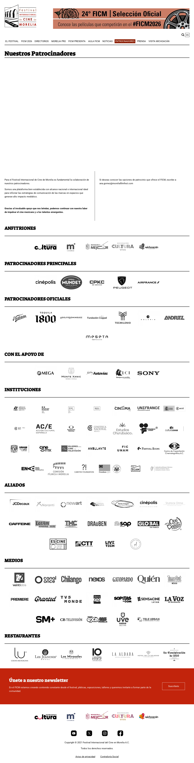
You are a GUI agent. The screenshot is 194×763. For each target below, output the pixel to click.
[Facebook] (120, 735)
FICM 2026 (26, 41)
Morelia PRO (58, 41)
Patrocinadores (125, 41)
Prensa (141, 41)
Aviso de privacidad (85, 756)
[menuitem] (12, 41)
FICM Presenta (76, 41)
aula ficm (94, 41)
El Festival (11, 41)
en (187, 35)
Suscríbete (173, 686)
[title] (45, 254)
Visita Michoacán (159, 41)
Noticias (107, 41)
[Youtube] (74, 735)
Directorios (42, 41)
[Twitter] (89, 735)
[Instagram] (105, 735)
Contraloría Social (109, 756)
